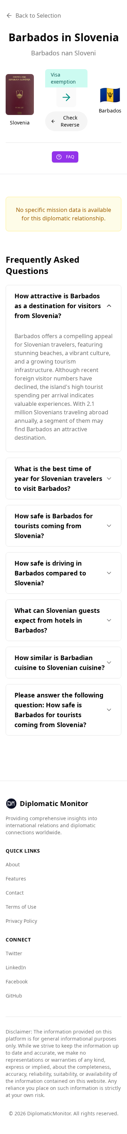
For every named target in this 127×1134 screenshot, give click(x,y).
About (13, 864)
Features (16, 878)
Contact (15, 892)
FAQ (70, 157)
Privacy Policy (21, 920)
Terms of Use (21, 906)
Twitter (14, 953)
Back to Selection (38, 15)
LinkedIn (16, 967)
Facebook (17, 981)
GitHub (14, 995)
